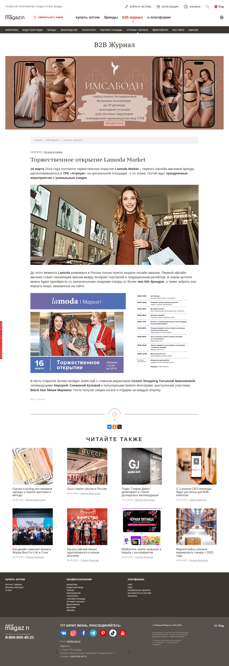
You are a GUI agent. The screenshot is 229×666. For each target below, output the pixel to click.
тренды (51, 29)
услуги (8, 590)
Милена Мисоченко (36, 500)
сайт (130, 584)
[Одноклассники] (114, 427)
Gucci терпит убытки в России (87, 488)
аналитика (11, 29)
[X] (119, 427)
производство (68, 29)
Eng (221, 6)
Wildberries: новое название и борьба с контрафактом (141, 551)
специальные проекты (139, 590)
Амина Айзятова (198, 500)
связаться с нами (50, 17)
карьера (193, 29)
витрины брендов (14, 587)
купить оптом (88, 17)
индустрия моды (32, 29)
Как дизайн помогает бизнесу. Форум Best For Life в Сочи (32, 551)
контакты (132, 596)
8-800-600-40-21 (19, 637)
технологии (89, 29)
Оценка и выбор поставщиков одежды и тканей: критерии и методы (32, 492)
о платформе (159, 17)
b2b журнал (132, 17)
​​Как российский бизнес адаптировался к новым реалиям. (83, 552)
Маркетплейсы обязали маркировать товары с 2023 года (194, 552)
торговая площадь (111, 29)
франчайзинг (160, 29)
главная (38, 140)
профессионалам (79, 579)
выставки (178, 29)
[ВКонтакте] (109, 427)
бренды (111, 17)
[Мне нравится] (114, 412)
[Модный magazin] (14, 17)
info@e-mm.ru (74, 641)
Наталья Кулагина (53, 152)
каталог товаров (13, 584)
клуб (130, 587)
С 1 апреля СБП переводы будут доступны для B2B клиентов (194, 492)
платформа (136, 579)
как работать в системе (139, 593)
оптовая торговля (137, 29)
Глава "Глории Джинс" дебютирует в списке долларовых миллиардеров (140, 492)
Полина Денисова (35, 557)
